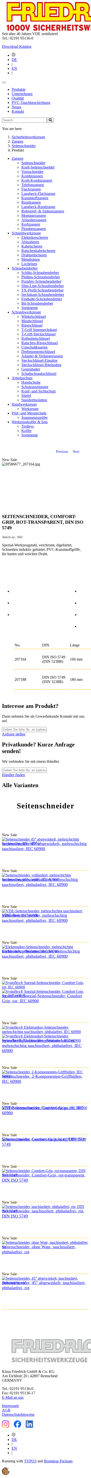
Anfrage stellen (13, 734)
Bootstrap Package (58, 1461)
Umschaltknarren (34, 347)
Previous (62, 451)
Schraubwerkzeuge (26, 312)
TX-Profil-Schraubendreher (42, 290)
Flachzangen (31, 189)
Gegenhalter (30, 369)
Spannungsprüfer (34, 417)
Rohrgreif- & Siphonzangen (42, 211)
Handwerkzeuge (24, 404)
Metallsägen (30, 259)
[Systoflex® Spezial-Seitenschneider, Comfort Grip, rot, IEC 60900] (45, 989)
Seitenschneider (33, 163)
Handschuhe (31, 382)
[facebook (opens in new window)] (84, 590)
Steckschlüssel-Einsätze (39, 360)
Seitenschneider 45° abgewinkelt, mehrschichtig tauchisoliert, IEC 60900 (44, 846)
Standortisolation (34, 400)
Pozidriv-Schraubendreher (41, 281)
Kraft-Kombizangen (36, 180)
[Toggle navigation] (4, 82)
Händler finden (13, 775)
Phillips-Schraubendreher (40, 277)
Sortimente (29, 308)
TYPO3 (30, 1461)
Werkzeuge (30, 409)
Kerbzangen (30, 224)
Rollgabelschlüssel (35, 338)
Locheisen (29, 264)
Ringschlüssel (31, 325)
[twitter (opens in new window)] (84, 602)
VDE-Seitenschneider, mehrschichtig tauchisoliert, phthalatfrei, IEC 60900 (35, 918)
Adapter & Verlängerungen (42, 356)
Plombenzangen (33, 229)
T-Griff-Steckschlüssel (38, 334)
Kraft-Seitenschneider (38, 167)
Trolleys (27, 426)
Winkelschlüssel (33, 316)
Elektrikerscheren (34, 237)
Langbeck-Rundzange (38, 207)
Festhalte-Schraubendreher (41, 299)
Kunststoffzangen (34, 198)
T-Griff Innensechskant (39, 330)
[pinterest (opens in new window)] (84, 614)
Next (76, 451)
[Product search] (50, 120)
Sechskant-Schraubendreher (42, 294)
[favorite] (17, 614)
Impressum (10, 1406)
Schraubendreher (25, 268)
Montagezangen (33, 215)
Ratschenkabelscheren (38, 251)
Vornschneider (32, 172)
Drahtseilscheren (34, 255)
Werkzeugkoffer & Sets (30, 422)
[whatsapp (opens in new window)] (84, 625)
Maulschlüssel (32, 321)
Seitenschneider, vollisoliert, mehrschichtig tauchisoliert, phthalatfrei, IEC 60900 (40, 882)
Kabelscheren (31, 246)
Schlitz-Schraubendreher (40, 273)
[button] (5, 1474)
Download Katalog (16, 46)
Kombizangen (32, 176)
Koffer (26, 431)
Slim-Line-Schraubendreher (42, 286)
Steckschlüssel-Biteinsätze (41, 365)
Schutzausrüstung (34, 387)
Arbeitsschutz (22, 378)
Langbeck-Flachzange (38, 193)
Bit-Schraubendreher (37, 303)
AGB (6, 1410)
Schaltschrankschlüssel (38, 374)
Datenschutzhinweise (18, 1414)
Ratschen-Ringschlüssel (39, 343)
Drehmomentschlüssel (38, 352)
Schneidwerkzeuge (26, 233)
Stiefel (26, 395)
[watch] (17, 602)
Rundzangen (31, 202)
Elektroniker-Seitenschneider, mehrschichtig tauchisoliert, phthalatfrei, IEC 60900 (41, 954)
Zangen (17, 158)
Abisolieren (30, 242)
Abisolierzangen (33, 220)
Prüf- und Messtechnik (29, 413)
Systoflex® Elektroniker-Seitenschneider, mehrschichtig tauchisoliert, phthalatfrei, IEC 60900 (42, 1045)
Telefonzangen (32, 185)
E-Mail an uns (13, 1397)
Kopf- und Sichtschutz (38, 391)
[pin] (17, 590)
